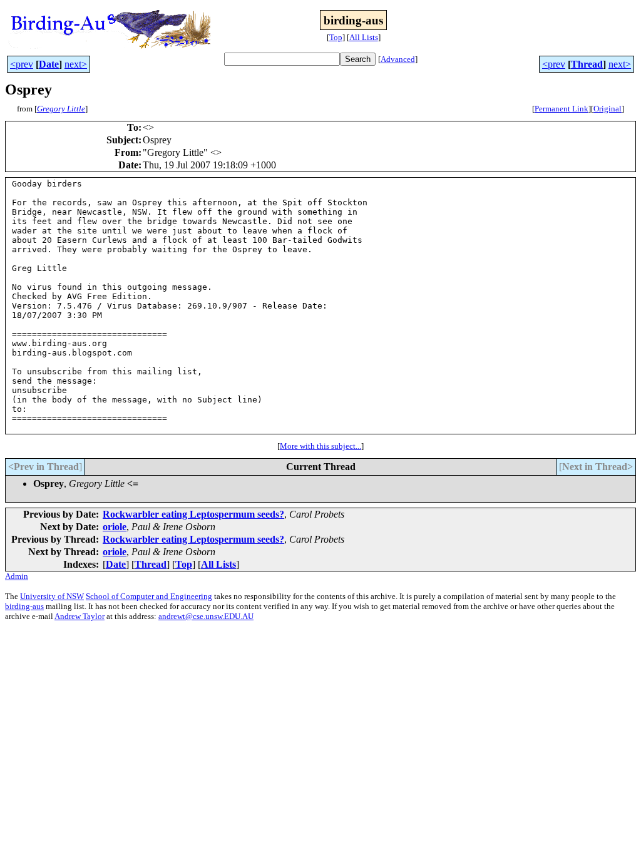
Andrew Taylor (79, 616)
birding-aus (24, 606)
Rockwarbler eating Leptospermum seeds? (193, 514)
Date (49, 64)
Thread (587, 64)
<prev (21, 64)
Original (607, 108)
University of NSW (52, 596)
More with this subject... (320, 446)
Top (335, 37)
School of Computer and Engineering (149, 596)
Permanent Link (561, 108)
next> (75, 64)
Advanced (398, 59)
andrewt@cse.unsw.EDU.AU (206, 616)
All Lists (363, 37)
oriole (114, 526)
